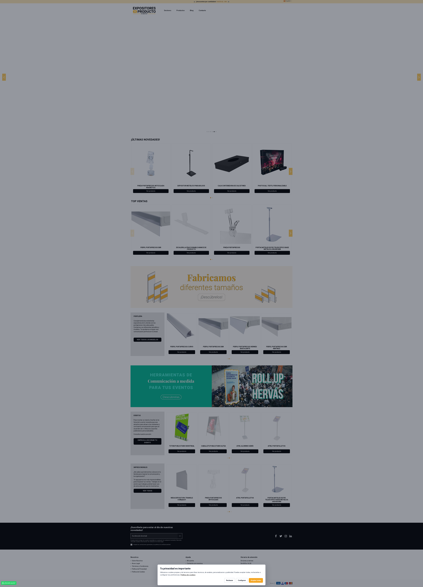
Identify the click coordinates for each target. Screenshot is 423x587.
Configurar (242, 580)
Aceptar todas (256, 580)
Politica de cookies (188, 575)
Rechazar (229, 580)
